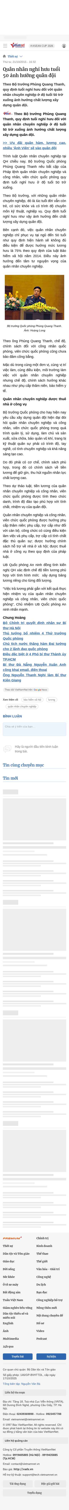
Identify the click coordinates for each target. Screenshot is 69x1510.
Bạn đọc (41, 1292)
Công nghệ (43, 1277)
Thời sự (13, 56)
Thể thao (42, 1253)
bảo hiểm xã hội (32, 699)
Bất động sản (12, 1292)
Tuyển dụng (34, 1493)
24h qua (8, 1346)
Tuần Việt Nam (13, 1300)
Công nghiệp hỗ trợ (49, 1300)
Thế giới (42, 1261)
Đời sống (9, 1269)
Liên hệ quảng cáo (16, 1440)
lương (51, 699)
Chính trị (42, 1238)
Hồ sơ (40, 1323)
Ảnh (5, 1331)
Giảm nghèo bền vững (17, 1308)
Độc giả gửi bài (50, 1483)
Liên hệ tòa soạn (15, 1392)
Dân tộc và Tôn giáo (16, 1253)
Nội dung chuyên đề (49, 1315)
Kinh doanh (44, 1246)
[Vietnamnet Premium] (12, 1240)
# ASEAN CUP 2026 (41, 45)
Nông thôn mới (46, 1308)
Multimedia (11, 1338)
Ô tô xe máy (10, 1284)
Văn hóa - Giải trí (48, 1269)
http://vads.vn (23, 1469)
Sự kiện (51, 1356)
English (8, 1323)
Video (40, 1331)
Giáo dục (8, 1261)
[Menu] (5, 45)
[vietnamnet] (18, 48)
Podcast (41, 1338)
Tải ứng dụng (18, 1483)
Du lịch (41, 1284)
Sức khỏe (9, 1277)
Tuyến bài (18, 1356)
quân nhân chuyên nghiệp (22, 706)
